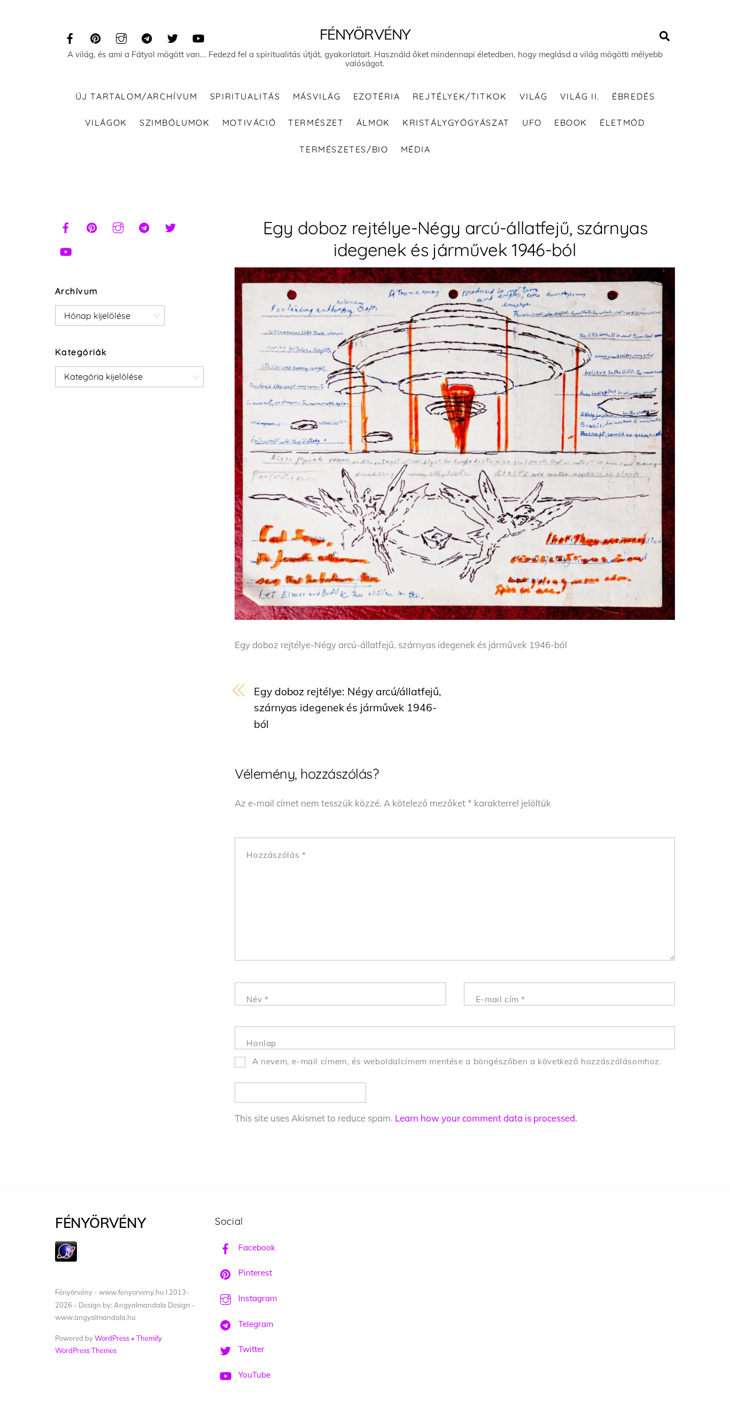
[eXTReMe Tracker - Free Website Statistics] (66, 1259)
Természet (316, 122)
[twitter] (172, 36)
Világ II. (580, 96)
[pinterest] (95, 36)
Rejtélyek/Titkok (460, 96)
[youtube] (198, 36)
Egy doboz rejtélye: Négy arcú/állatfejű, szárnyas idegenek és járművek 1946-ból (347, 708)
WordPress (112, 1338)
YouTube (253, 1375)
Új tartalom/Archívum (136, 96)
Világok (106, 122)
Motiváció (249, 122)
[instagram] (121, 36)
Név (257, 999)
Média (416, 149)
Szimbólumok (174, 122)
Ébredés (633, 96)
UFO (532, 122)
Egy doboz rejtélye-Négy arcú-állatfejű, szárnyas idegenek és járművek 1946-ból (455, 238)
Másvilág (317, 96)
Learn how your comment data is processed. (486, 1118)
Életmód (622, 122)
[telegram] (147, 36)
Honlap (261, 1043)
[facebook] (70, 36)
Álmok (373, 122)
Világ (533, 96)
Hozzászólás (276, 855)
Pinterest (254, 1273)
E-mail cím (500, 999)
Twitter (250, 1349)
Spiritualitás (245, 96)
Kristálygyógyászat (456, 122)
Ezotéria (376, 96)
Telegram (254, 1324)
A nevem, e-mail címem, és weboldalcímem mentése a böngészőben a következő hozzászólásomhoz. (457, 1061)
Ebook (570, 122)
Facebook (255, 1247)
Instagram (256, 1298)
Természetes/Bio (343, 149)
